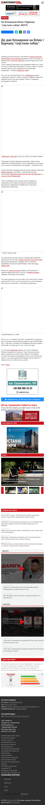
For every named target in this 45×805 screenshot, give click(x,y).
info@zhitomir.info (15, 702)
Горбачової (30, 75)
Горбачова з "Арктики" (9, 156)
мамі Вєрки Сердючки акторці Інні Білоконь (25, 174)
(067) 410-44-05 (11, 704)
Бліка (8, 365)
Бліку (27, 70)
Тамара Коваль (21, 709)
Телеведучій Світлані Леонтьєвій (30, 260)
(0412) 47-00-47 (10, 716)
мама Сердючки (14, 270)
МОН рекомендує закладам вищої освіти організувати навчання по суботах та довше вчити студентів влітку (21, 545)
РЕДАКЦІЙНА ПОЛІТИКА (10, 775)
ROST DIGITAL (15, 802)
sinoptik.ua (24, 794)
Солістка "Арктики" (17, 60)
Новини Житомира (9, 510)
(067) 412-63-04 (23, 716)
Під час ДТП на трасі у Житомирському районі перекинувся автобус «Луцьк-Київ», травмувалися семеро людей (20, 516)
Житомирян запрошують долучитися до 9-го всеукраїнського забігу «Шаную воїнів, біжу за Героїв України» (20, 538)
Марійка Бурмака (33, 272)
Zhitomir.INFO (12, 800)
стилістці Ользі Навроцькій (10, 176)
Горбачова (20, 70)
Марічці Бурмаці (6, 172)
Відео (4, 455)
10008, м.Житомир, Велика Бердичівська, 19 (23, 707)
